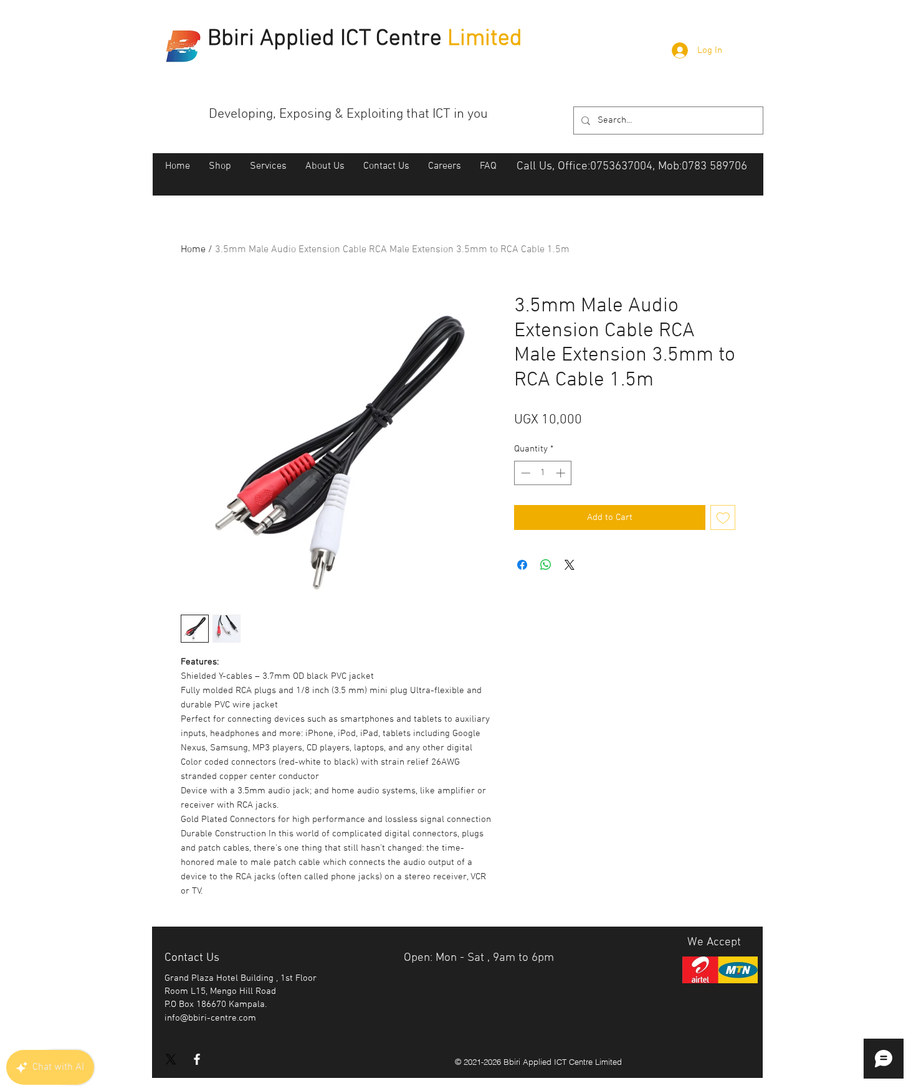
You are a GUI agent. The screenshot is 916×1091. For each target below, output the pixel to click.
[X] (170, 1059)
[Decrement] (524, 472)
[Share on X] (569, 564)
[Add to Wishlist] (723, 518)
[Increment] (561, 472)
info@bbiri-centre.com (210, 1018)
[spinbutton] (543, 472)
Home (193, 249)
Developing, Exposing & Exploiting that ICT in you (348, 114)
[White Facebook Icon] (196, 1059)
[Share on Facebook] (522, 564)
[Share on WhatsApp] (545, 564)
